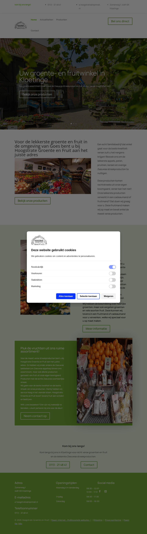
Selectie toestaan (88, 296)
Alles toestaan (66, 296)
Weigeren (108, 296)
